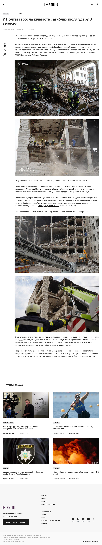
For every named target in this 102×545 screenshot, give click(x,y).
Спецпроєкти (46, 512)
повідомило (50, 337)
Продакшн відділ (48, 504)
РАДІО (43, 498)
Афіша (43, 515)
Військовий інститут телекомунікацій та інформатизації (50, 189)
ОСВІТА (44, 501)
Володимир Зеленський (48, 206)
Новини (5, 14)
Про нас (44, 495)
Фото (12, 422)
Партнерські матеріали (50, 520)
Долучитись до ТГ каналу (15, 522)
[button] (3, 4)
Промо (44, 523)
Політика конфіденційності (90, 541)
